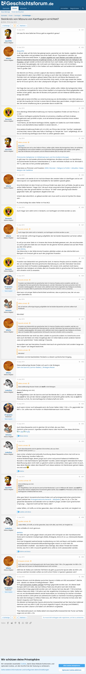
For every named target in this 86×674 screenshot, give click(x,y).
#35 (82, 424)
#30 (82, 299)
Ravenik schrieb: (23, 229)
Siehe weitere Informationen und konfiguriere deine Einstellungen (25, 670)
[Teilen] (79, 30)
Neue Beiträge (5, 12)
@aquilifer (20, 51)
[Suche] (83, 8)
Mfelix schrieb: (22, 142)
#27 (82, 225)
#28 (82, 258)
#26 (82, 207)
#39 (82, 557)
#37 (82, 477)
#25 (82, 175)
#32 (82, 362)
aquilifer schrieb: (23, 521)
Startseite (6, 8)
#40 (82, 577)
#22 (82, 47)
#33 (82, 379)
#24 (82, 138)
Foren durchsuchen (18, 12)
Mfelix (4, 22)
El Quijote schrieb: (23, 561)
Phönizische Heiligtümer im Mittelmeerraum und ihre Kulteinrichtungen (43, 157)
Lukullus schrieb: (23, 481)
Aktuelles (23, 8)
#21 (82, 30)
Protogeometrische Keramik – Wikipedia (45, 499)
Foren (14, 8)
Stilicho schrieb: (23, 350)
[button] (28, 8)
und (25, 512)
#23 (82, 108)
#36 (82, 441)
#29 (82, 276)
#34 (82, 404)
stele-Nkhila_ (21, 249)
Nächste (22, 26)
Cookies (23, 664)
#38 (82, 517)
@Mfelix (20, 532)
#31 (82, 319)
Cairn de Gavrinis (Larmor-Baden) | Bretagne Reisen (36, 367)
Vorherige (6, 26)
